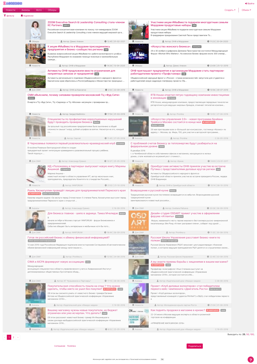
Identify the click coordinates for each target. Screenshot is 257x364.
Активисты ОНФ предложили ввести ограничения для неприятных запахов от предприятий (81, 72)
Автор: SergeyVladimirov (73, 114)
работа (66, 25)
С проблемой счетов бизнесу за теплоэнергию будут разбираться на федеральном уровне (174, 145)
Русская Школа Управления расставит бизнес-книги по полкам (185, 239)
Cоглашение (59, 346)
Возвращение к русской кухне (149, 190)
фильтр (10, 15)
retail (168, 265)
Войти (250, 3)
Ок (162, 359)
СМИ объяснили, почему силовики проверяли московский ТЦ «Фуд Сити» (74, 94)
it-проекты (65, 169)
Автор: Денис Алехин (73, 41)
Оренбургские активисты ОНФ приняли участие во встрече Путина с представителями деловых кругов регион (188, 168)
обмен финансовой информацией (42, 241)
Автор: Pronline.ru (176, 232)
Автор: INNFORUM (74, 185)
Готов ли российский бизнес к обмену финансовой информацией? (68, 237)
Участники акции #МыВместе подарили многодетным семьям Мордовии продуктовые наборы (189, 24)
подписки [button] (28, 15)
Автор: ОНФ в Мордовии (176, 41)
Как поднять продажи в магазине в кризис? (178, 310)
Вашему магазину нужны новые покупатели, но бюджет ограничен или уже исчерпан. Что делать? (83, 312)
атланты (179, 216)
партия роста (215, 289)
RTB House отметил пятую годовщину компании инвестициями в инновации (190, 96)
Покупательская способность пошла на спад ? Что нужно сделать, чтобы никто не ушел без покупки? (84, 287)
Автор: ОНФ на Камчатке (74, 90)
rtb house (171, 98)
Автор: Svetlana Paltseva (176, 208)
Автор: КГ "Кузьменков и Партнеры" (73, 281)
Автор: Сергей (73, 138)
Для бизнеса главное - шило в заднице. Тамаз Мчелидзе (83, 213)
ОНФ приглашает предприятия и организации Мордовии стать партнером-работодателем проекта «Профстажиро (177, 72)
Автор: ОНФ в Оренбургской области (177, 185)
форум (122, 213)
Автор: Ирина (176, 161)
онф (194, 25)
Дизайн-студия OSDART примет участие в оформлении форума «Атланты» (185, 215)
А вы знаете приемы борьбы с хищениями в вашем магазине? (189, 261)
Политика (71, 346)
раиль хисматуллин (51, 194)
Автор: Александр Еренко (73, 161)
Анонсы (26, 10)
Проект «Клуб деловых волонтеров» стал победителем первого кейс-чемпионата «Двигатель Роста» (185, 287)
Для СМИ (36, 90)
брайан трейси (157, 125)
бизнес (31, 98)
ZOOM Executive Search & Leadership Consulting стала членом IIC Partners (86, 24)
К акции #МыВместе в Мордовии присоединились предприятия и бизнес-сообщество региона (79, 48)
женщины (197, 47)
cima (88, 262)
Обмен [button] (245, 10)
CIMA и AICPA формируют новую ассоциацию (56, 261)
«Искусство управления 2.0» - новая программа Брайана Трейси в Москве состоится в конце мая (187, 121)
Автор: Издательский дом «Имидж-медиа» (180, 281)
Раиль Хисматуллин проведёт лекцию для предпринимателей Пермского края (77, 190)
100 (252, 334)
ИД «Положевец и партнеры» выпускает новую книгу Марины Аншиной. (87, 168)
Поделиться (194, 346)
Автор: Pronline (176, 114)
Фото (39, 10)
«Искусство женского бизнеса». (171, 46)
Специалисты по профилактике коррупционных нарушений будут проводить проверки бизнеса (85, 121)
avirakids (120, 143)
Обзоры (52, 10)
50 (247, 334)
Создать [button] (229, 10)
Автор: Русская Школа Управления (176, 257)
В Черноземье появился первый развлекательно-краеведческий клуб (71, 143)
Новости (10, 10)
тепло (161, 146)
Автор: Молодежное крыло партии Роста (176, 305)
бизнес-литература (169, 241)
